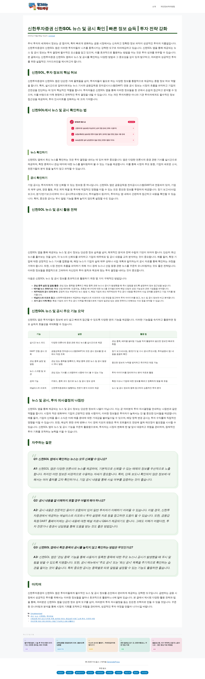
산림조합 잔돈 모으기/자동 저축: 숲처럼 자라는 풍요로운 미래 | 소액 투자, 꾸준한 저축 (62, 619)
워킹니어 (127, 672)
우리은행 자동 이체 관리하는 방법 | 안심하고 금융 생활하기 (52, 621)
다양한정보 (100, 672)
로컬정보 (60, 672)
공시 (32, 616)
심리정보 (90, 672)
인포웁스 (69, 672)
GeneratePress (113, 662)
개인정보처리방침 (168, 6)
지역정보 (109, 672)
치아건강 (144, 672)
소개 (154, 6)
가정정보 (118, 672)
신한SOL (42, 616)
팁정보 (136, 672)
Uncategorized (36, 613)
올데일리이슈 (80, 672)
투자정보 (50, 616)
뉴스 (36, 616)
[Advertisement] (102, 232)
